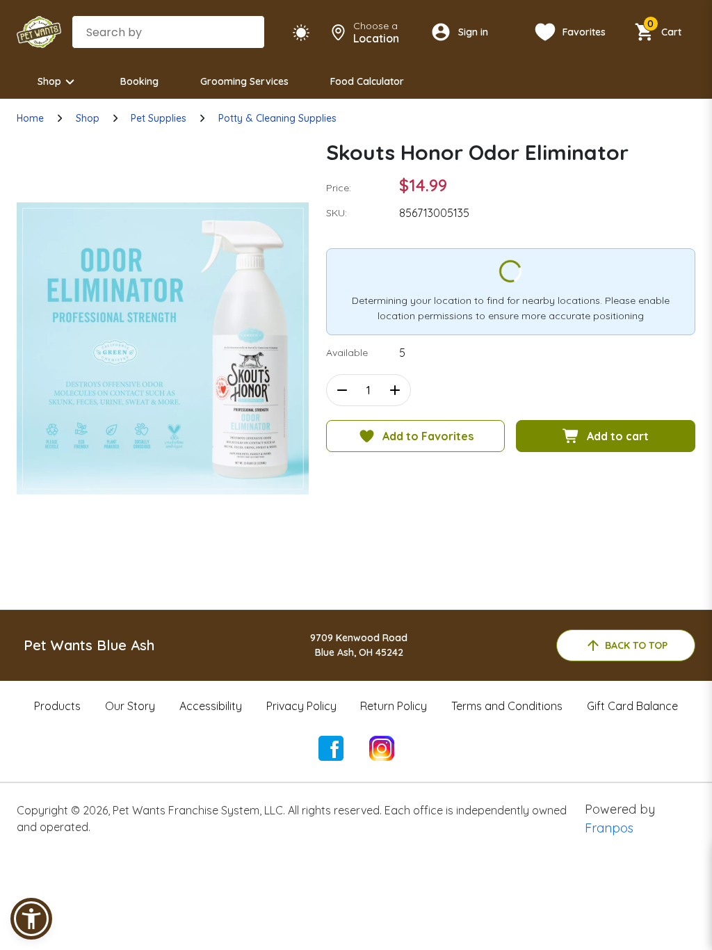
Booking (139, 81)
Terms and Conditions (507, 706)
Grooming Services (244, 81)
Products (57, 706)
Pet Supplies (158, 118)
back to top (636, 645)
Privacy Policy (301, 706)
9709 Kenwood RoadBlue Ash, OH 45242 (358, 645)
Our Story (130, 706)
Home (30, 118)
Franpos (609, 828)
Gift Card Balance (632, 706)
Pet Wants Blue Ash (89, 645)
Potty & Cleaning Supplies (277, 118)
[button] (31, 918)
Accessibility (210, 706)
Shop (49, 81)
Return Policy (393, 706)
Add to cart (618, 436)
